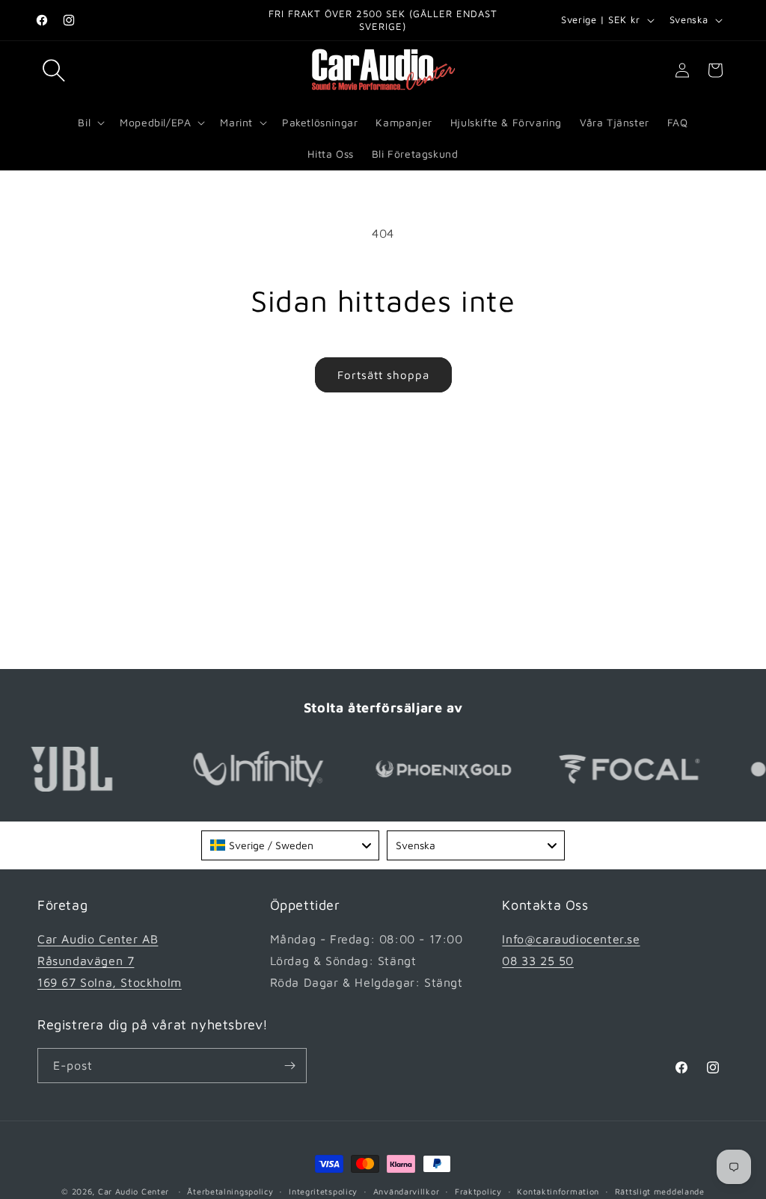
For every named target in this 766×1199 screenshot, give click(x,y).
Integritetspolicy (323, 1191)
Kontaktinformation (558, 1191)
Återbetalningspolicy (230, 1191)
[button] (53, 70)
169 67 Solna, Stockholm (109, 982)
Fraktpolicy (478, 1191)
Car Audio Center (133, 1191)
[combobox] (290, 845)
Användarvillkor (406, 1191)
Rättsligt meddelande (660, 1191)
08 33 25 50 (538, 960)
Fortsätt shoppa (383, 375)
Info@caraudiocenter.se (571, 939)
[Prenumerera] (289, 1065)
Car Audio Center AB (97, 939)
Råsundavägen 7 (85, 960)
